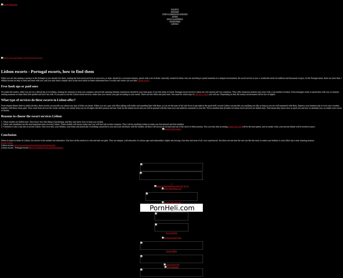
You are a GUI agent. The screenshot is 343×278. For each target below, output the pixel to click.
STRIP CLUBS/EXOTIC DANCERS (175, 14)
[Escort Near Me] (171, 265)
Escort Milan (171, 251)
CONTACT (175, 24)
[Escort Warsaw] (171, 276)
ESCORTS (175, 9)
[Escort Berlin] (171, 227)
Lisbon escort (143, 80)
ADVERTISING (174, 21)
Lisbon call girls (235, 127)
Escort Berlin (171, 233)
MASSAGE (175, 12)
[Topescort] (171, 262)
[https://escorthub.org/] (171, 216)
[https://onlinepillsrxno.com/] (171, 186)
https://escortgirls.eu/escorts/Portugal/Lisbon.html (34, 145)
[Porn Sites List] (171, 211)
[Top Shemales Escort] (172, 267)
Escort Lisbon (7, 143)
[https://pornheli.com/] (171, 200)
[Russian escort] (171, 238)
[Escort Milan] (171, 249)
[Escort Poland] (171, 170)
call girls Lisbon (201, 94)
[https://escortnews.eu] (171, 188)
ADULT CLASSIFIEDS (175, 19)
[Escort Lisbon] (171, 129)
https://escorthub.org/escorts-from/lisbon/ (46, 148)
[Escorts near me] (171, 202)
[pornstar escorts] (171, 179)
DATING (175, 17)
